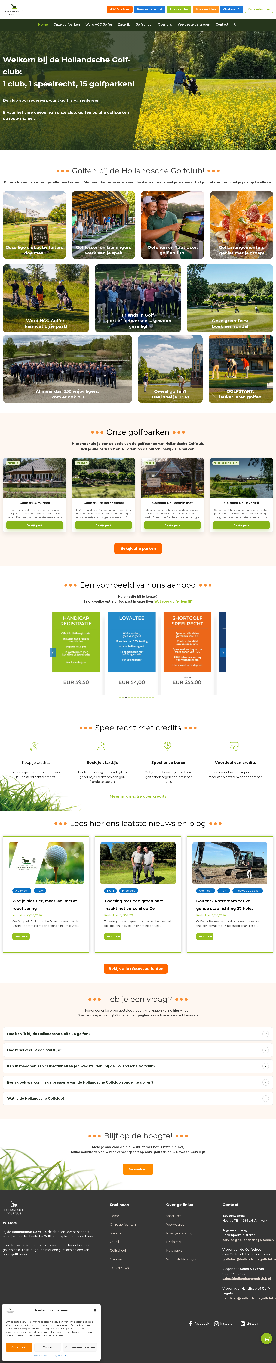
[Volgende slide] (223, 652)
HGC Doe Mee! (120, 9)
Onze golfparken (67, 24)
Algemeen (22, 890)
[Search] (236, 24)
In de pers (128, 890)
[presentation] (46, 863)
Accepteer (19, 1347)
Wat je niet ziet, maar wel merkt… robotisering (46, 905)
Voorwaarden (176, 1224)
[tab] (120, 697)
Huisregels (174, 1250)
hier (176, 1010)
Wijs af (47, 1347)
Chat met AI (231, 9)
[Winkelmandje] (266, 1338)
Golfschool (144, 24)
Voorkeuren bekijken (80, 1347)
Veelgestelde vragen (194, 24)
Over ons (165, 24)
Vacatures (173, 1216)
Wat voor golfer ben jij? (173, 601)
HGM (39, 890)
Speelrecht (118, 1233)
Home (43, 24)
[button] (95, 1310)
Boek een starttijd (149, 9)
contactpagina (137, 1015)
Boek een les (179, 9)
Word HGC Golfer (98, 24)
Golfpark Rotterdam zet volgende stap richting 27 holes (224, 905)
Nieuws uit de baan (247, 890)
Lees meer (20, 937)
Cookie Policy (39, 1355)
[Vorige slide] (53, 652)
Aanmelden (138, 1169)
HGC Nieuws (119, 1268)
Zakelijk (124, 24)
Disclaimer (174, 1242)
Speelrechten (206, 9)
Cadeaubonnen (259, 9)
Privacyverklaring (58, 1355)
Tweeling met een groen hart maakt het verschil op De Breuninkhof (133, 905)
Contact (222, 24)
